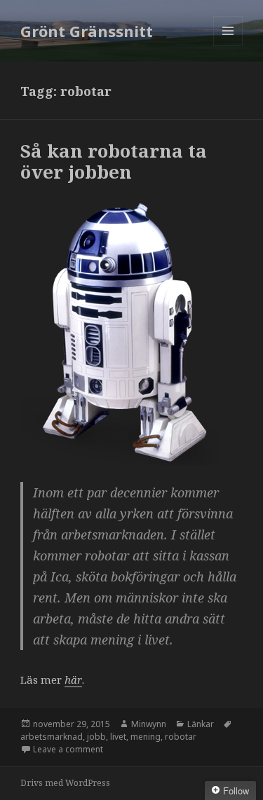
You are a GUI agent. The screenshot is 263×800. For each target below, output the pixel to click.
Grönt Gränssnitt (86, 30)
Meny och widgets (228, 45)
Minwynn (148, 724)
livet (118, 737)
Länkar (200, 724)
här (73, 680)
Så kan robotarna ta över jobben (113, 161)
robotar (180, 737)
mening (145, 737)
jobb (96, 737)
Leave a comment (68, 749)
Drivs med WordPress (65, 783)
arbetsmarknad (51, 737)
